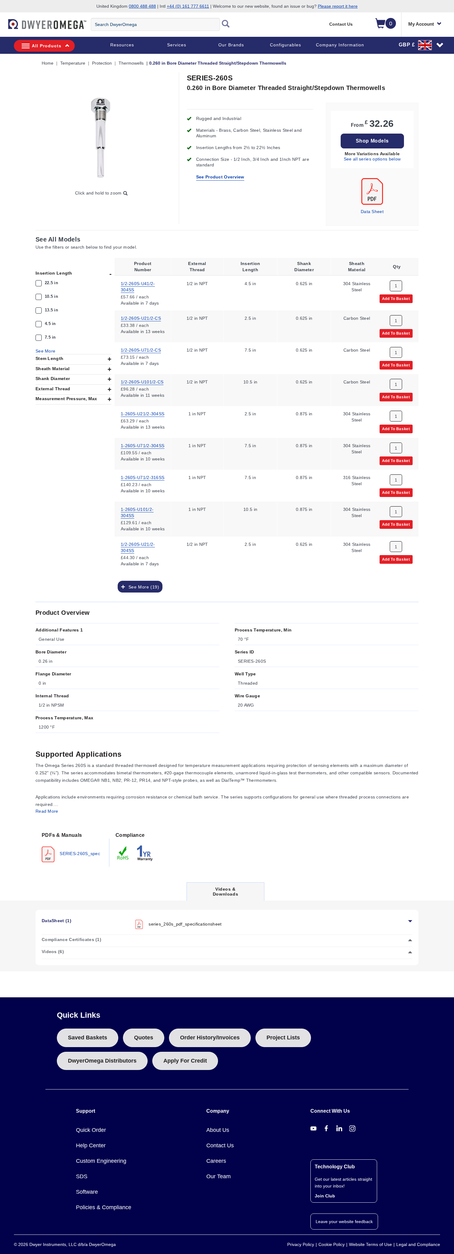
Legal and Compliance (418, 1244)
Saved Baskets (87, 1037)
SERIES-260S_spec (79, 853)
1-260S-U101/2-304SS (137, 512)
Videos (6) (53, 951)
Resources (122, 44)
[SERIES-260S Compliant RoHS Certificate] (123, 852)
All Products (46, 45)
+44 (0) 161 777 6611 (188, 6)
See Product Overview (220, 176)
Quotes (143, 1037)
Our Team (218, 1176)
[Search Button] (226, 24)
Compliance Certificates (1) (71, 939)
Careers (216, 1161)
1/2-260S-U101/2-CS (142, 381)
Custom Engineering (101, 1161)
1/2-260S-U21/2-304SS (138, 547)
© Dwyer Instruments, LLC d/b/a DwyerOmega (65, 1244)
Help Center (91, 1145)
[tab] (72, 847)
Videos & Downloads (225, 893)
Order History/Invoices (210, 1037)
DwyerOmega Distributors (102, 1061)
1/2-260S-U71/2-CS (141, 350)
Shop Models (372, 140)
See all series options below (372, 158)
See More (45, 351)
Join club (325, 1195)
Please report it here (338, 6)
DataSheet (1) (56, 920)
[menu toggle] (3, 27)
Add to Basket (396, 298)
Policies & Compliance (103, 1207)
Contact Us (341, 24)
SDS (81, 1176)
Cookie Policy (331, 1244)
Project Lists (283, 1037)
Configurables (285, 44)
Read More (47, 811)
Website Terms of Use (370, 1244)
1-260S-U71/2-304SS (142, 445)
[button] (421, 45)
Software (87, 1192)
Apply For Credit (185, 1061)
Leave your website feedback (344, 1221)
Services (176, 44)
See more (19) (142, 586)
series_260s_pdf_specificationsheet (185, 924)
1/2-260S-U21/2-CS (141, 318)
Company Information (340, 44)
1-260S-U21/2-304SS (142, 413)
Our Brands (231, 44)
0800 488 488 (142, 6)
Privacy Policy (300, 1244)
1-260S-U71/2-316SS (142, 477)
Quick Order (91, 1130)
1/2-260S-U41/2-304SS (138, 286)
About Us (217, 1130)
